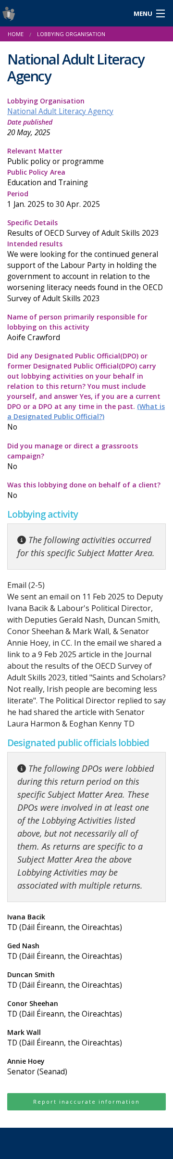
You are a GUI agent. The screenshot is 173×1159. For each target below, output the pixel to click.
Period (53, 199)
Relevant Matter (55, 156)
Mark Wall (64, 1038)
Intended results (85, 271)
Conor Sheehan (64, 1009)
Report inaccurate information (86, 1101)
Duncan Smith (64, 980)
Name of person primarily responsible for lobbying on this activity (77, 327)
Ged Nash (64, 951)
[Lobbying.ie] (65, 13)
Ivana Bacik (64, 922)
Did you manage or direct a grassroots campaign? (72, 456)
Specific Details (83, 228)
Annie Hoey (37, 1067)
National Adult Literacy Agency (60, 111)
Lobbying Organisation (60, 106)
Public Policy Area (47, 177)
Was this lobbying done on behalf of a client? (84, 490)
